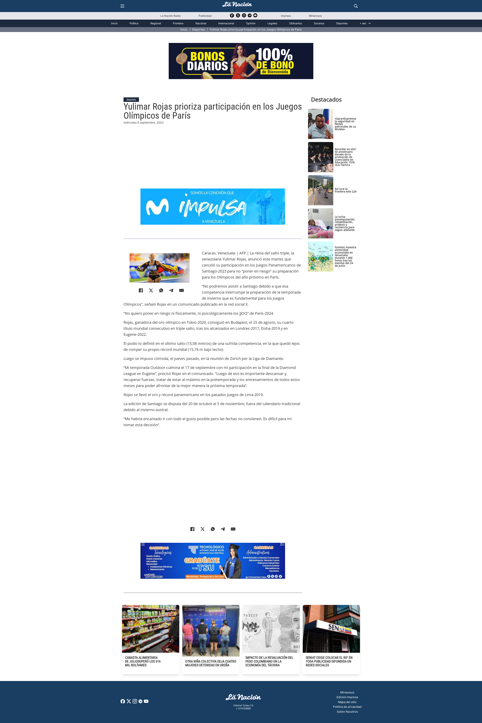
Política (134, 23)
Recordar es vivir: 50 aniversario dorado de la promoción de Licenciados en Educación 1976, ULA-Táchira (346, 157)
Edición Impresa (347, 697)
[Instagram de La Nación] (244, 16)
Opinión (250, 23)
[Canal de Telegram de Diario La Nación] (250, 16)
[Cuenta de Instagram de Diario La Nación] (135, 702)
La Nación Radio (170, 15)
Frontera (178, 23)
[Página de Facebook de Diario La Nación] (122, 702)
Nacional (200, 23)
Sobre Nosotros (347, 711)
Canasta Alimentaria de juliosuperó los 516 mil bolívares (143, 661)
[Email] (181, 290)
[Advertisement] (212, 151)
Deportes (342, 23)
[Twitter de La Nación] (238, 16)
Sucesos (319, 23)
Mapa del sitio (347, 702)
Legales (272, 23)
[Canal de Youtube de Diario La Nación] (255, 16)
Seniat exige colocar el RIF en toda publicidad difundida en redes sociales (329, 661)
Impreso (286, 15)
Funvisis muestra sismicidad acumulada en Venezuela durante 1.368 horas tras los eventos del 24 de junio (345, 256)
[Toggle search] (356, 6)
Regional (155, 23)
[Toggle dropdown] (369, 23)
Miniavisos (315, 15)
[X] (151, 290)
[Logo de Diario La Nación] (243, 698)
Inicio (114, 23)
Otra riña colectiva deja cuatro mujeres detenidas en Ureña (210, 663)
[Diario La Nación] (237, 5)
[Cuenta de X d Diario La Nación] (129, 702)
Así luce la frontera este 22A (346, 190)
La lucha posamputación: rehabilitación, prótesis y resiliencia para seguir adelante (345, 223)
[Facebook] (141, 290)
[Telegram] (171, 290)
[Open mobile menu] (122, 6)
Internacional (226, 23)
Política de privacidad (347, 706)
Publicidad (205, 15)
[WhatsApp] (161, 290)
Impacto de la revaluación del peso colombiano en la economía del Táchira (269, 661)
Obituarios (295, 23)
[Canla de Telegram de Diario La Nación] (140, 702)
